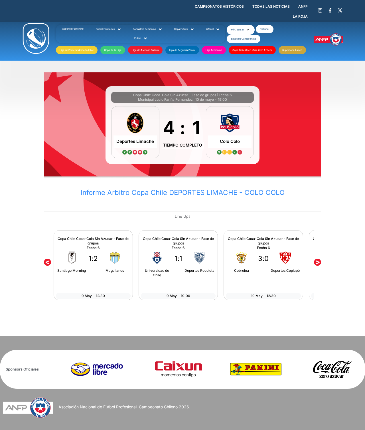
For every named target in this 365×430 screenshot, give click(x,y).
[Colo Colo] (230, 132)
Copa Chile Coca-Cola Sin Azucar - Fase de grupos (174, 95)
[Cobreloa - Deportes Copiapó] (263, 265)
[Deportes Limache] (135, 132)
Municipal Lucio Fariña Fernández (165, 99)
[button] (241, 30)
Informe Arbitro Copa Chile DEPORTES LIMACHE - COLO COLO (183, 192)
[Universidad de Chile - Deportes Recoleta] (178, 265)
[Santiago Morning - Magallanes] (93, 265)
